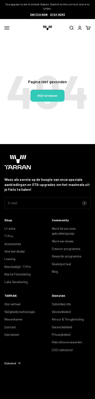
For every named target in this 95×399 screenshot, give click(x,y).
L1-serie (9, 228)
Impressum (11, 334)
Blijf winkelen (48, 95)
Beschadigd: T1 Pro (17, 266)
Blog (55, 271)
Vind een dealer (14, 251)
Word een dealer (63, 241)
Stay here (57, 14)
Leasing (9, 259)
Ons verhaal (12, 304)
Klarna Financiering (17, 274)
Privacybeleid (61, 334)
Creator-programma (66, 249)
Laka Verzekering (16, 282)
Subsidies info (61, 304)
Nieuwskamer (13, 319)
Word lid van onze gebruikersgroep (64, 231)
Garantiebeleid (62, 327)
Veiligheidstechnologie (19, 312)
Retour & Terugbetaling (68, 319)
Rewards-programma (66, 256)
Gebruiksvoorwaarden (67, 342)
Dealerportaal (61, 264)
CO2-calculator (62, 350)
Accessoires (12, 244)
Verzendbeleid (61, 312)
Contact (10, 327)
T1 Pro (8, 236)
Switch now (39, 14)
